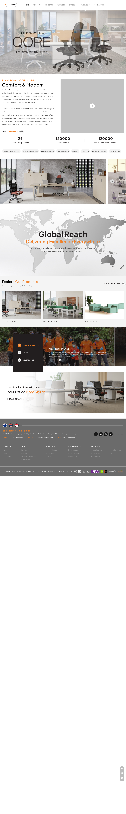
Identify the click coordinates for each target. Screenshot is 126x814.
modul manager (50, 184)
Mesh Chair (13, 301)
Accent (53, 300)
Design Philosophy (52, 450)
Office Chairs (95, 453)
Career (72, 5)
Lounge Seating (98, 303)
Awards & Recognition (28, 456)
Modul (52, 303)
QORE (95, 57)
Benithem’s (90, 248)
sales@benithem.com (45, 437)
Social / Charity (73, 453)
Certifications (26, 460)
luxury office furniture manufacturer (27, 90)
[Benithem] (10, 4)
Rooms (48, 456)
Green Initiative (73, 450)
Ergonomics (50, 453)
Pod (93, 306)
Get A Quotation (18, 399)
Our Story (24, 450)
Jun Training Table (57, 306)
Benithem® (6, 90)
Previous (14, 181)
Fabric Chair (14, 304)
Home (27, 5)
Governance (72, 456)
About (12, 131)
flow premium (28, 192)
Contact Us (99, 5)
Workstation (95, 456)
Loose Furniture (115, 450)
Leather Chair (14, 307)
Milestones (24, 453)
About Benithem (115, 283)
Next (112, 181)
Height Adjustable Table (59, 309)
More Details (55, 360)
